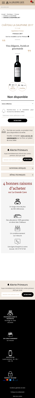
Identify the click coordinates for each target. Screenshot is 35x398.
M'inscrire (17, 120)
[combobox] (17, 103)
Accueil (3, 14)
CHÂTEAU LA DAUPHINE (9, 16)
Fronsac (17, 14)
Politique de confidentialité (17, 392)
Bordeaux (10, 14)
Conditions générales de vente (17, 388)
